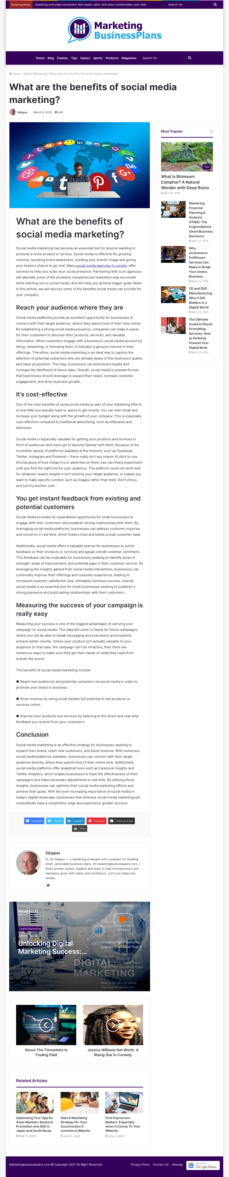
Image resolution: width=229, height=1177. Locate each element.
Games (85, 58)
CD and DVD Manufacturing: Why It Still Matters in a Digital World (201, 298)
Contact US (161, 1164)
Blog (51, 58)
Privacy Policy (140, 1164)
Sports (97, 58)
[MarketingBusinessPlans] (114, 30)
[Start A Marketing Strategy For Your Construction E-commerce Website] (80, 1102)
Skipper (22, 112)
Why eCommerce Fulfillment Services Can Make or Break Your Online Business (200, 262)
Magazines (128, 58)
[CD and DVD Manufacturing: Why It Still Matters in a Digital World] (173, 294)
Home (40, 58)
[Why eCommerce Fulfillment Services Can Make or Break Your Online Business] (173, 254)
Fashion (62, 58)
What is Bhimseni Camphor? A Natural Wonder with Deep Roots (185, 182)
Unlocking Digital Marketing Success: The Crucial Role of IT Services (52, 947)
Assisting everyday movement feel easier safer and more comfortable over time (90, 4)
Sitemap (177, 1164)
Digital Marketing (35, 73)
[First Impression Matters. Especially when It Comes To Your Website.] (124, 1102)
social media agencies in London (101, 265)
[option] (79, 946)
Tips (74, 58)
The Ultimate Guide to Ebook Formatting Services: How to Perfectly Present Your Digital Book (200, 333)
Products (112, 58)
